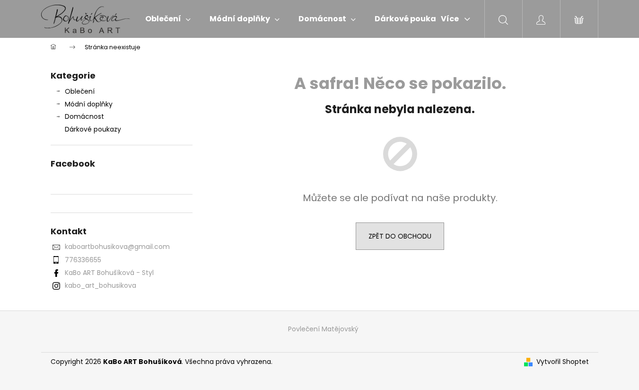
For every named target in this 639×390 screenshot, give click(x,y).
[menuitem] (168, 19)
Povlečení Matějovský (323, 329)
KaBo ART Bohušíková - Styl (109, 272)
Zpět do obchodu (399, 236)
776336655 (83, 260)
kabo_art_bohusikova (100, 285)
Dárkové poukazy (93, 129)
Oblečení (80, 91)
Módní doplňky (89, 104)
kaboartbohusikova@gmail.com (117, 246)
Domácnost (84, 116)
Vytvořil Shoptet (562, 361)
